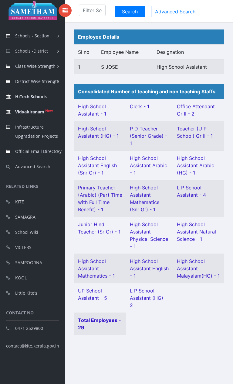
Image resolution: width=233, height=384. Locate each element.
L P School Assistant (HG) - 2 (148, 298)
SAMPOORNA (28, 262)
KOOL (21, 278)
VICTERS (23, 247)
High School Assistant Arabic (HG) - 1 (195, 165)
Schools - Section (32, 36)
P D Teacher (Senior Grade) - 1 (148, 136)
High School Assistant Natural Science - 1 (196, 231)
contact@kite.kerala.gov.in (32, 346)
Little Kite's (26, 293)
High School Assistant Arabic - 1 (148, 165)
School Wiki (26, 232)
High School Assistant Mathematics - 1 (96, 268)
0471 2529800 (29, 328)
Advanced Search (32, 166)
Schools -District (31, 51)
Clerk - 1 (139, 106)
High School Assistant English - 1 (149, 268)
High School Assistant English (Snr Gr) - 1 (97, 165)
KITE (19, 202)
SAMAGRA (25, 217)
